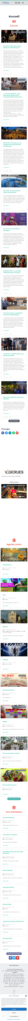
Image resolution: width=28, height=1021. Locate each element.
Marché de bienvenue (9, 785)
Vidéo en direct (14, 482)
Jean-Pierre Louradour (10, 834)
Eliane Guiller (7, 904)
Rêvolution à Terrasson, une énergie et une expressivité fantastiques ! (12, 144)
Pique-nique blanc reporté (11, 753)
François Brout (7, 938)
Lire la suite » (6, 70)
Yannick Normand (8, 817)
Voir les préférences (14, 1016)
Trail (4, 595)
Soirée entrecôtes (8, 690)
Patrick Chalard (8, 870)
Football (5, 659)
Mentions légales (10, 1019)
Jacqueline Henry (8, 887)
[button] (26, 996)
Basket (5, 721)
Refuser (14, 1012)
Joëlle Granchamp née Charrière (13, 921)
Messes (5, 626)
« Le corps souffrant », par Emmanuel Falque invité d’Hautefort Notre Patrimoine (12, 95)
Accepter (14, 1009)
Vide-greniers (7, 565)
